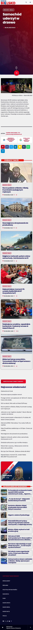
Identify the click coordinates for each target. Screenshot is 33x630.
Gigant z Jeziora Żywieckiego (18, 515)
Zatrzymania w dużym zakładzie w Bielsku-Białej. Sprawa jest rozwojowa (20, 561)
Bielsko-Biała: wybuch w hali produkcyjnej (18, 530)
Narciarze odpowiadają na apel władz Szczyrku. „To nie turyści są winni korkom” (19, 545)
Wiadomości (6, 472)
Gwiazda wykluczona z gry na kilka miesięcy (14, 442)
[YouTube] (3, 621)
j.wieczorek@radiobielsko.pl (14, 134)
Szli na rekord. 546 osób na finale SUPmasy (14, 403)
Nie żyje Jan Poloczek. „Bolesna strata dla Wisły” (15, 451)
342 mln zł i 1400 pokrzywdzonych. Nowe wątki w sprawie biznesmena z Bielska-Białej (20, 538)
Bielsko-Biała (8, 10)
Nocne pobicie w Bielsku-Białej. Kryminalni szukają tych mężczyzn (15, 190)
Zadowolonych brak (7, 391)
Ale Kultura (7, 475)
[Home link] (8, 2)
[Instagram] (9, 621)
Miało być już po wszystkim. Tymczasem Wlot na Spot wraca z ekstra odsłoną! (16, 361)
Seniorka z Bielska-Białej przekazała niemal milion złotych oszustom (17, 507)
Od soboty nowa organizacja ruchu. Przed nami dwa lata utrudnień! (18, 553)
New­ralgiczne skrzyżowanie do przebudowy (15, 224)
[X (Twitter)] (5, 621)
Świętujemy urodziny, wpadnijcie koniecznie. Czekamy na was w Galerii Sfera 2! (16, 326)
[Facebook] (11, 621)
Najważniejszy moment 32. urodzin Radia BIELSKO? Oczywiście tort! (13, 291)
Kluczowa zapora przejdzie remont (11, 394)
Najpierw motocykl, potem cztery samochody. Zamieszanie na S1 (16, 257)
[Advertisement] (16, 47)
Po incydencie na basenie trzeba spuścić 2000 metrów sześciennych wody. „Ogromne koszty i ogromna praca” (20, 493)
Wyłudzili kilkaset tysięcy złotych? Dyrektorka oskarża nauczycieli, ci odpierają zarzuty (20, 522)
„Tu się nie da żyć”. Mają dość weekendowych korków (19, 500)
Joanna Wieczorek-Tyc (13, 132)
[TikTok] (7, 621)
